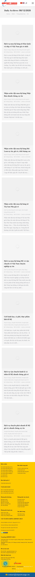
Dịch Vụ (14, 99)
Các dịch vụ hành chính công (23, 468)
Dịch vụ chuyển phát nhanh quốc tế (7, 493)
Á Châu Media (19, 568)
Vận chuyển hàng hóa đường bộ (6, 473)
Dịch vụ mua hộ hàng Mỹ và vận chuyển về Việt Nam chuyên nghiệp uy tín (16, 263)
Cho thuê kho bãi (4, 475)
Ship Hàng (24, 269)
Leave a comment (25, 52)
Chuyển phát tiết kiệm (22, 473)
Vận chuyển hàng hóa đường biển (7, 471)
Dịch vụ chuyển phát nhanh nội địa (7, 489)
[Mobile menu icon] (33, 3)
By (8, 52)
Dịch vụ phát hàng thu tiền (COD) (7, 491)
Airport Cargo (7, 49)
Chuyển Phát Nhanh (16, 322)
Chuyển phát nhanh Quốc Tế (21, 325)
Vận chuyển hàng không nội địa (6, 466)
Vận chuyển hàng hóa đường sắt (6, 470)
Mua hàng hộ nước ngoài (23, 49)
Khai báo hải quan (4, 476)
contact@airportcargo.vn (19, 574)
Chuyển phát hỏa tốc (21, 469)
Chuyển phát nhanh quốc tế (6, 483)
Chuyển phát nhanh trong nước (23, 471)
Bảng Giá (14, 49)
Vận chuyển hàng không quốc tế (6, 468)
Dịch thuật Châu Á (28, 566)
